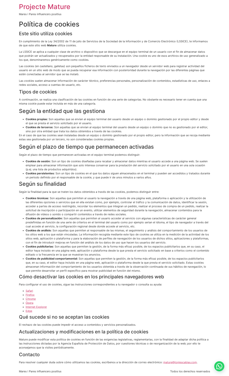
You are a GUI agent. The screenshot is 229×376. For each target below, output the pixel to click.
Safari (29, 290)
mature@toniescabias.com (180, 362)
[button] (219, 366)
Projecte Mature (44, 7)
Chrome (31, 298)
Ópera (29, 303)
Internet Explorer (36, 307)
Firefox (30, 294)
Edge (29, 311)
